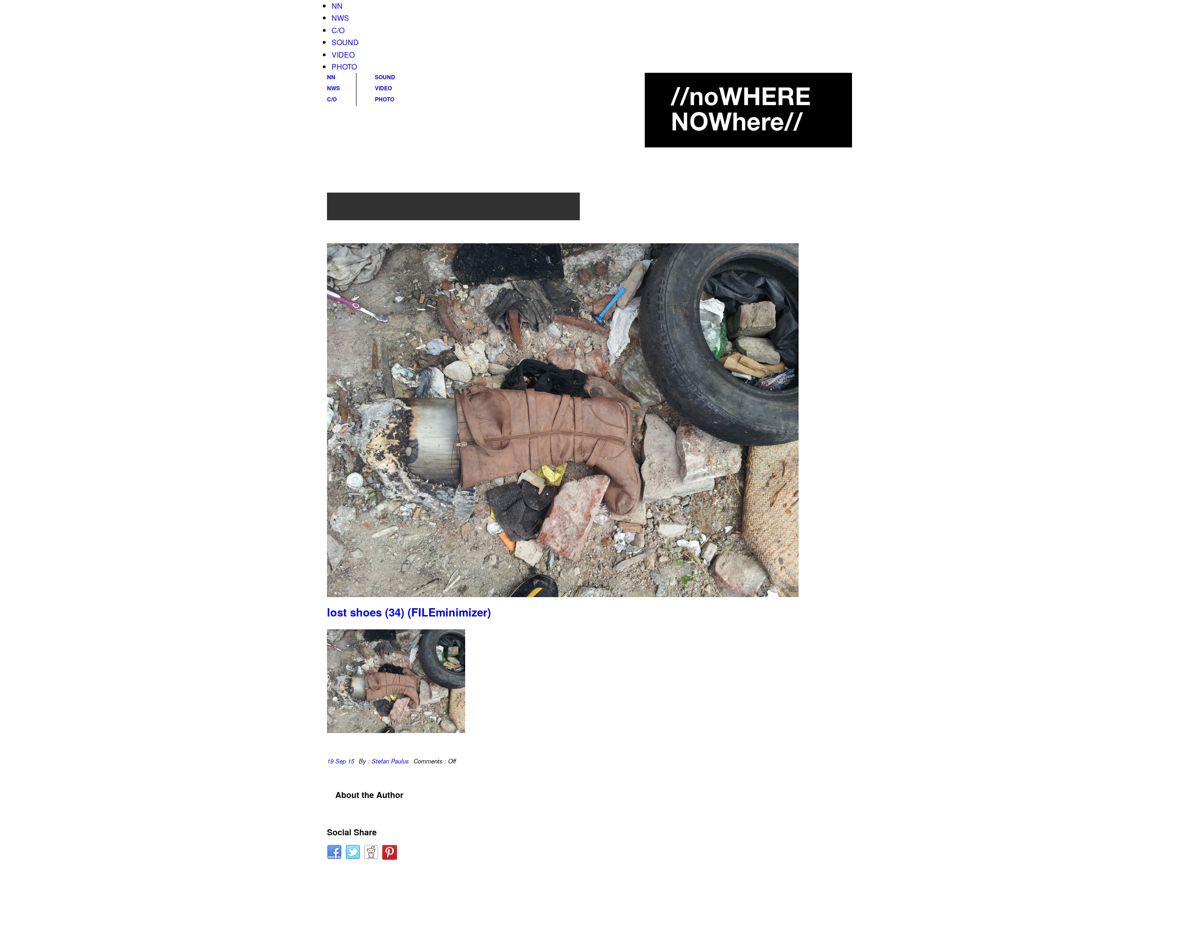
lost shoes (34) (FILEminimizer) (409, 612)
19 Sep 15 (340, 761)
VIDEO (343, 54)
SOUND (345, 42)
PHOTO (344, 66)
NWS (340, 17)
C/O (338, 30)
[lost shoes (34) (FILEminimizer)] (589, 420)
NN (337, 5)
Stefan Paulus (390, 761)
